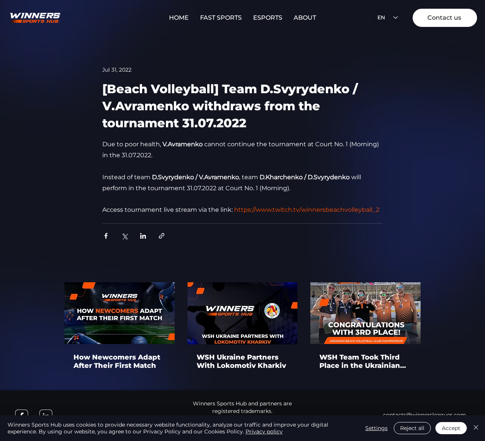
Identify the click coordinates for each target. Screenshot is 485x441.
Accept (451, 428)
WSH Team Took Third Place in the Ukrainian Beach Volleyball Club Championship (359, 361)
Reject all (412, 428)
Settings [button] (376, 428)
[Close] (475, 428)
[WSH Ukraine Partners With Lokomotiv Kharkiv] (243, 313)
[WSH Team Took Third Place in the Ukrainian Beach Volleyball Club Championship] (365, 313)
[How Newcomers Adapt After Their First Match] (119, 313)
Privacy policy (264, 431)
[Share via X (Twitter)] (124, 235)
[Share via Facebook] (106, 235)
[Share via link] (161, 235)
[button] (220, 18)
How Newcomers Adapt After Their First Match (117, 361)
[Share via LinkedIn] (143, 235)
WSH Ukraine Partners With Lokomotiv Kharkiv (241, 361)
